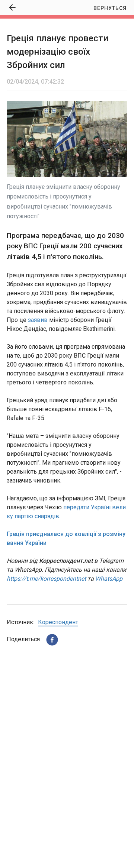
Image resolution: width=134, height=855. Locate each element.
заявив (38, 319)
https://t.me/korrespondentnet (46, 578)
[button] (52, 640)
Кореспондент (58, 622)
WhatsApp (108, 578)
